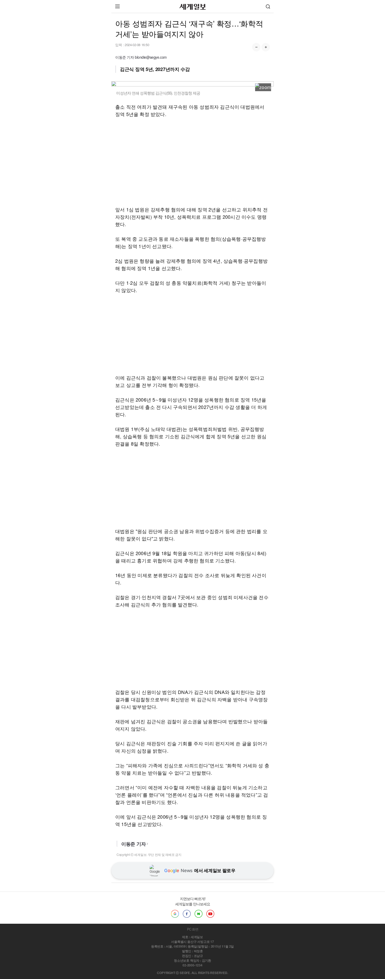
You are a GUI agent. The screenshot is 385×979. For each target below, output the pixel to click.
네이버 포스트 (198, 914)
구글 (175, 914)
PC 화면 (192, 929)
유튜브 (210, 914)
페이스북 (187, 914)
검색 (268, 6)
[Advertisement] (192, 161)
